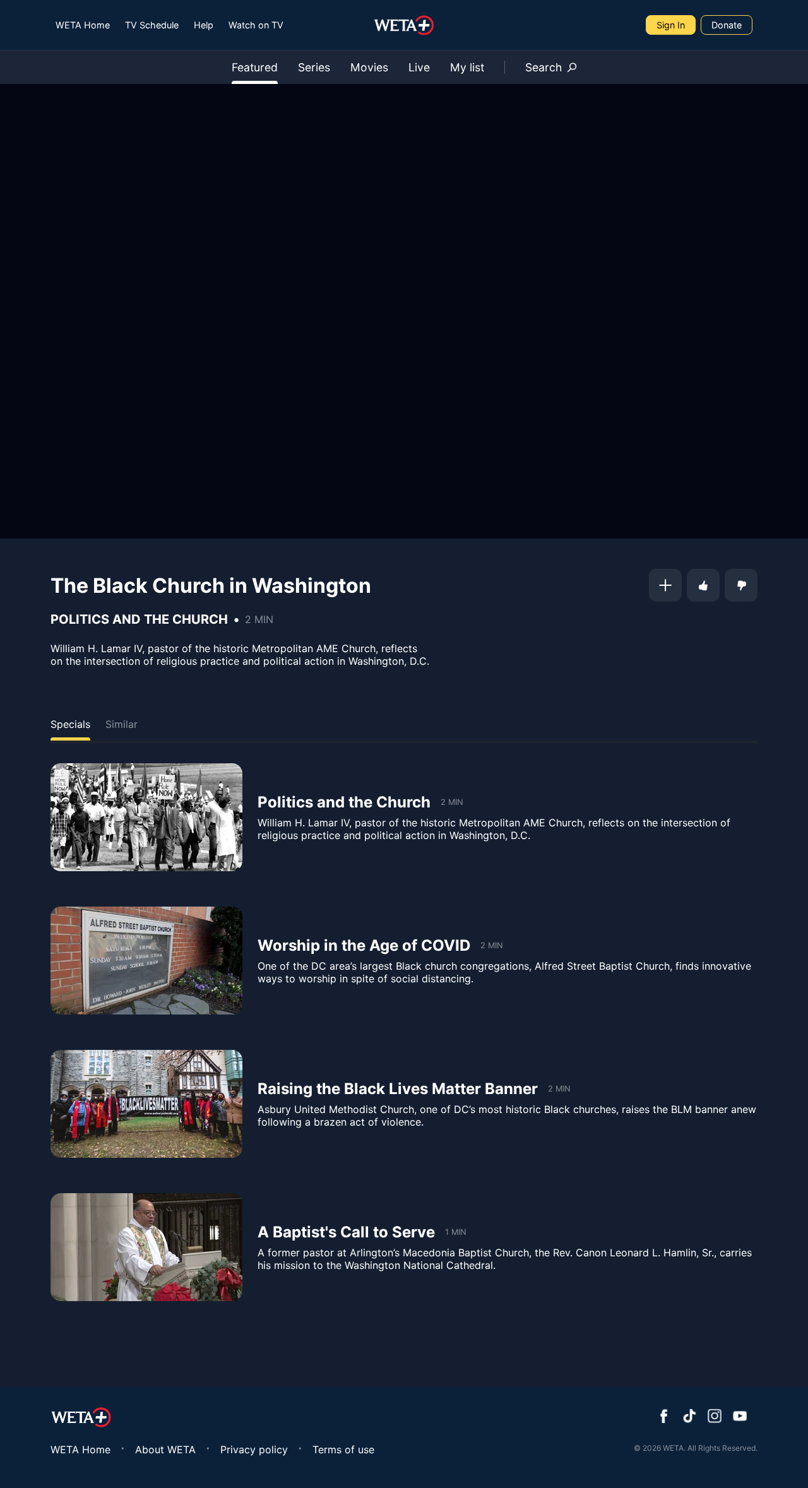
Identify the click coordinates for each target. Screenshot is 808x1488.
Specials (70, 724)
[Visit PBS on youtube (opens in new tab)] (739, 1417)
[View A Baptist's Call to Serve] (146, 1247)
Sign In (670, 25)
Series (314, 67)
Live (419, 67)
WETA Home (83, 25)
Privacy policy (254, 1449)
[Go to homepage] (404, 25)
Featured (255, 67)
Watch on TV (256, 25)
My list (467, 67)
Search (543, 67)
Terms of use (343, 1449)
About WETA (165, 1449)
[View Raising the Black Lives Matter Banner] (146, 1104)
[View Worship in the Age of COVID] (146, 961)
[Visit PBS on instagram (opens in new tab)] (714, 1417)
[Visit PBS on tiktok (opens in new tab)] (689, 1417)
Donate (726, 25)
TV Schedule (152, 25)
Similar (121, 724)
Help (203, 25)
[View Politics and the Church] (146, 817)
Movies (369, 67)
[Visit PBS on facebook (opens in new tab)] (664, 1417)
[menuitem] (82, 25)
